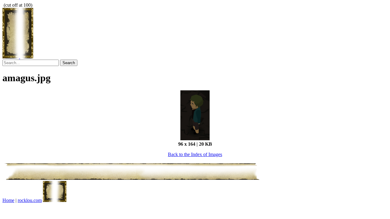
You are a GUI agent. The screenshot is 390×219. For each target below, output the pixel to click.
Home (8, 200)
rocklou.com (30, 200)
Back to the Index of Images (195, 154)
